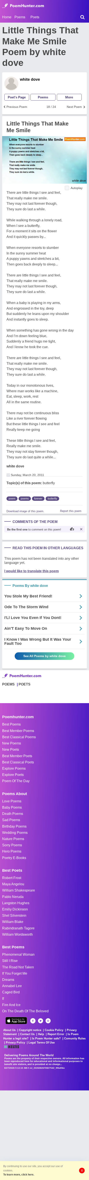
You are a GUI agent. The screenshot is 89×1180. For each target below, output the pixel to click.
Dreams (8, 980)
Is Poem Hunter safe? (46, 1038)
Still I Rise (10, 961)
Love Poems (11, 801)
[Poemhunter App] (16, 1020)
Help (41, 1034)
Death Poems (12, 814)
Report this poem (70, 511)
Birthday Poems (14, 826)
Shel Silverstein (14, 915)
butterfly (52, 498)
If (3, 998)
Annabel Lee (12, 986)
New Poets (10, 749)
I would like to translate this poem (31, 571)
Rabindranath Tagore (18, 928)
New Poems (11, 743)
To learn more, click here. (18, 1174)
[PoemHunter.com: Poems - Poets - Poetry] (23, 5)
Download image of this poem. (25, 511)
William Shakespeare (18, 890)
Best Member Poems (18, 731)
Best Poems (11, 724)
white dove (30, 79)
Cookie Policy (54, 1030)
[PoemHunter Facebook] (33, 1020)
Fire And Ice (11, 1005)
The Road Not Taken (18, 967)
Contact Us (27, 1034)
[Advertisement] (44, 1134)
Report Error (56, 1034)
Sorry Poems (12, 845)
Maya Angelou (13, 884)
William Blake (12, 922)
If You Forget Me (14, 973)
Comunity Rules (75, 1038)
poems (25, 498)
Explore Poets (13, 775)
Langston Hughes (15, 903)
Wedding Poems (15, 832)
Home (6, 17)
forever (38, 498)
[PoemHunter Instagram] (48, 1020)
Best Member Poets (17, 756)
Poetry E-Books (14, 858)
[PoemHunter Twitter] (40, 1020)
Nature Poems (13, 839)
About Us (9, 1030)
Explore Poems (14, 768)
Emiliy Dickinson (15, 909)
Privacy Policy (15, 1042)
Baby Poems (12, 807)
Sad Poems (11, 820)
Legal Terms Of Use (42, 1042)
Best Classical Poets (18, 762)
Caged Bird (11, 992)
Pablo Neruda (13, 897)
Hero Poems (11, 851)
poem (12, 498)
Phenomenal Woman (18, 954)
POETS (24, 684)
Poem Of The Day (16, 781)
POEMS (8, 684)
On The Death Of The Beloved (25, 1011)
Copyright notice (30, 1030)
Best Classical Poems (19, 737)
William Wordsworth (17, 934)
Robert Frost (11, 878)
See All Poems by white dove (44, 656)
